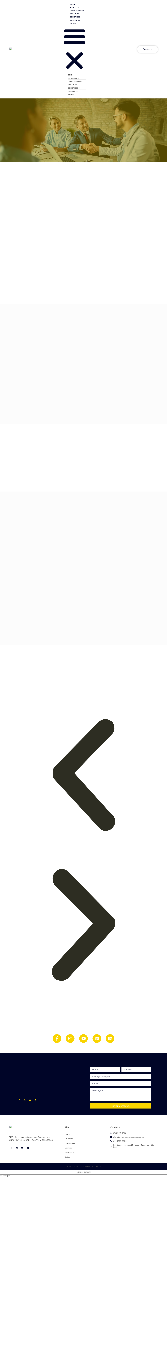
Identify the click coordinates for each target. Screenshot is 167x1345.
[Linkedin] (97, 1038)
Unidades (75, 20)
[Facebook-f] (57, 1038)
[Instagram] (70, 1038)
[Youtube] (83, 1038)
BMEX (72, 4)
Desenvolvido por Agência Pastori (84, 1166)
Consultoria (77, 11)
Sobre (73, 23)
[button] (74, 49)
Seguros (74, 14)
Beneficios (76, 17)
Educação (75, 8)
